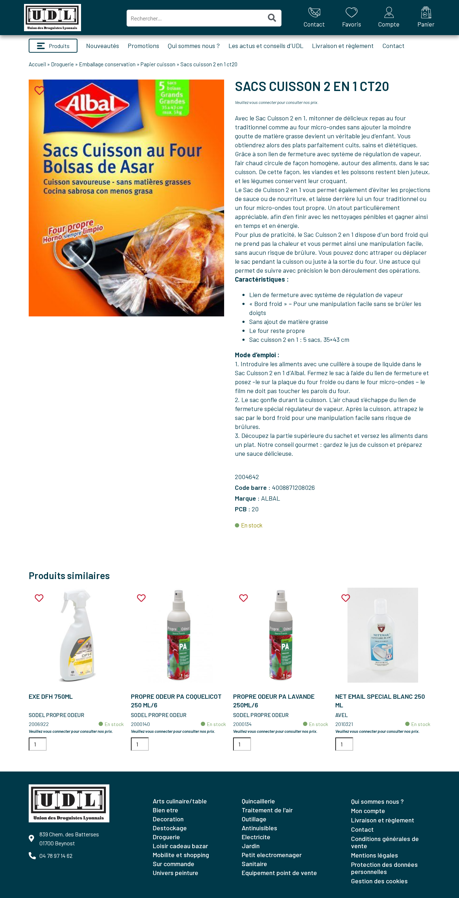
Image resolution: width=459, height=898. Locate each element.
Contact (393, 45)
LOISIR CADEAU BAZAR (180, 846)
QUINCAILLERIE (258, 801)
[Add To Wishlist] (39, 598)
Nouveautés (102, 45)
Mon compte (368, 811)
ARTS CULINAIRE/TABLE (180, 801)
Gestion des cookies (379, 881)
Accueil (37, 64)
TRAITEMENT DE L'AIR (267, 810)
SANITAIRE (254, 864)
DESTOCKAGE (170, 828)
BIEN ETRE (165, 810)
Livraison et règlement (343, 45)
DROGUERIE (166, 837)
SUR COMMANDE (173, 864)
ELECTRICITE (256, 837)
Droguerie (62, 64)
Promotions (143, 45)
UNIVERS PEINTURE (175, 872)
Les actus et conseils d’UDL (265, 45)
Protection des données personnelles (384, 867)
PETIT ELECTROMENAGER (272, 855)
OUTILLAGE (254, 819)
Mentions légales (374, 855)
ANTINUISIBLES (259, 828)
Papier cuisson (158, 64)
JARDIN (251, 846)
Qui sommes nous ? (194, 45)
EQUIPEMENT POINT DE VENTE (279, 872)
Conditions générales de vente (385, 842)
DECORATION (168, 819)
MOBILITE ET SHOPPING (181, 855)
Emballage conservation (107, 64)
